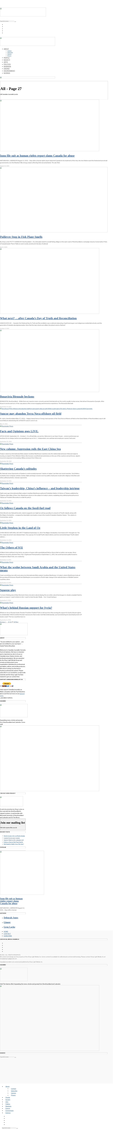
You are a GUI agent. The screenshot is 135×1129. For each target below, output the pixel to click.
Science (7, 73)
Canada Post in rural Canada (12, 838)
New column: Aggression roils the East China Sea (30, 449)
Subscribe (10, 52)
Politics (7, 64)
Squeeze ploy (8, 590)
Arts (6, 62)
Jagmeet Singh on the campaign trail (14, 840)
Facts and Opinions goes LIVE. (19, 431)
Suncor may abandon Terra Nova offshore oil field (30, 413)
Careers (9, 54)
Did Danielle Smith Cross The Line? (14, 844)
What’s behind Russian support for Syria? (26, 607)
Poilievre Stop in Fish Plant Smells (21, 236)
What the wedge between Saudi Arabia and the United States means (37, 569)
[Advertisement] (53, 1071)
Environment (9, 71)
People (6, 58)
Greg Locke (9, 927)
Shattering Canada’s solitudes (18, 468)
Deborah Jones (11, 917)
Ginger (7, 922)
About (6, 49)
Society (7, 60)
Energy (7, 69)
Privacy (9, 55)
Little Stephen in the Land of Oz (20, 527)
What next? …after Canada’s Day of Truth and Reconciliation (38, 318)
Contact (9, 51)
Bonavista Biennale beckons (17, 396)
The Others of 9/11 (11, 547)
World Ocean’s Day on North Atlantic (14, 836)
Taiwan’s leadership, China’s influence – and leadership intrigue (40, 488)
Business (7, 66)
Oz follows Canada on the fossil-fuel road (25, 508)
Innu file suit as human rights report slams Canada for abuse (37, 155)
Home (6, 931)
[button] (15, 21)
